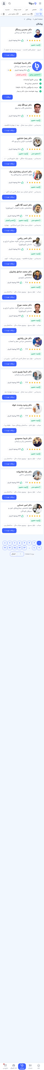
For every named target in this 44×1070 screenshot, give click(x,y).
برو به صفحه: (29, 554)
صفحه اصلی (38, 19)
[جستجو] (9, 3)
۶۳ (24, 548)
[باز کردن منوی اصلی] (40, 3)
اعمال (13, 554)
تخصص (34, 10)
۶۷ (5, 548)
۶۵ (15, 548)
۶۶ (10, 548)
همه (37, 14)
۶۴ (20, 548)
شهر (26, 10)
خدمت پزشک (17, 10)
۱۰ (34, 548)
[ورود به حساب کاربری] (3, 3)
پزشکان (28, 19)
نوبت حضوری (26, 14)
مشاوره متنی (12, 14)
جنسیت (7, 10)
